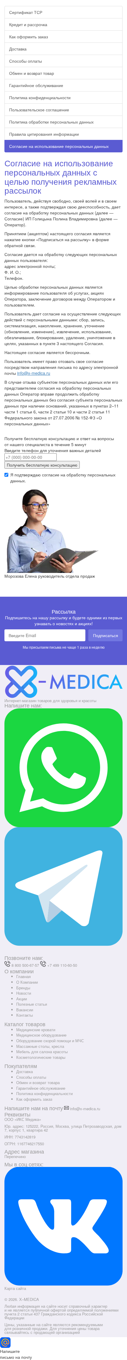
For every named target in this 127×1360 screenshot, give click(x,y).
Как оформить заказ (28, 37)
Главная (23, 976)
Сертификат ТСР (25, 12)
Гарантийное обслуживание (36, 85)
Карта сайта (15, 1288)
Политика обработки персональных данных (51, 122)
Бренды (23, 988)
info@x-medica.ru (33, 373)
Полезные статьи (31, 1004)
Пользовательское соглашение (39, 110)
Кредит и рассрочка (28, 24)
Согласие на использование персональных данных (59, 146)
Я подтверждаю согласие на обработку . (62, 478)
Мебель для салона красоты (42, 1051)
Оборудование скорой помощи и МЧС (50, 1040)
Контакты (24, 1015)
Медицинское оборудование (41, 1035)
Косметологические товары (40, 1057)
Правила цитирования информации (44, 134)
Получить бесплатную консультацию (42, 465)
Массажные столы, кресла (40, 1046)
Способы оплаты (25, 61)
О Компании (27, 982)
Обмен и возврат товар (31, 73)
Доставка (18, 49)
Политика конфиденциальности (40, 97)
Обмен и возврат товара (38, 1082)
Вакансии (24, 1010)
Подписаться (105, 635)
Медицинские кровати (35, 1029)
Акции (21, 999)
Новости (23, 993)
